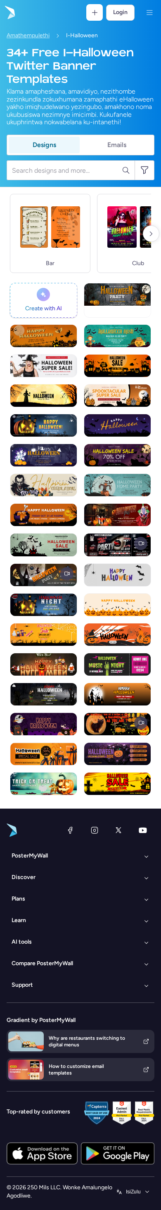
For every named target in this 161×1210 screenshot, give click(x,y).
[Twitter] (118, 830)
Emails (116, 145)
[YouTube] (143, 830)
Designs (44, 145)
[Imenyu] (149, 12)
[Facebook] (70, 830)
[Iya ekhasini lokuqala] (9, 12)
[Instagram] (94, 830)
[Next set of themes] (151, 233)
